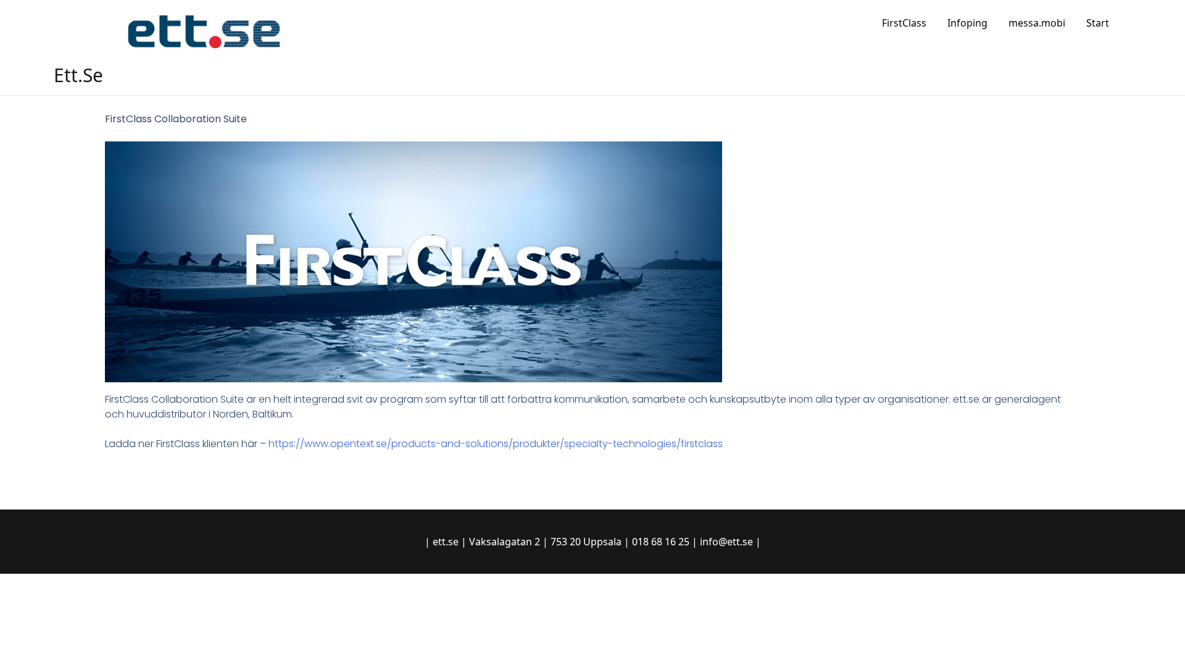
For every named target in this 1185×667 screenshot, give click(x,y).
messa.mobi (1036, 23)
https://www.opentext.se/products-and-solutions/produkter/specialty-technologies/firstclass (495, 444)
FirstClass (904, 23)
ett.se (78, 75)
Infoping (967, 23)
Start (1097, 23)
